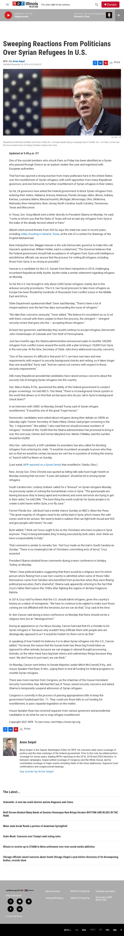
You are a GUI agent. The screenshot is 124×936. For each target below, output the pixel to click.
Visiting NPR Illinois (54, 898)
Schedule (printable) (105, 891)
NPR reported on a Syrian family (42, 464)
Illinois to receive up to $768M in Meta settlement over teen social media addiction (49, 846)
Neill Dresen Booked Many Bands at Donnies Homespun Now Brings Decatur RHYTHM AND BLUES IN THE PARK (60, 814)
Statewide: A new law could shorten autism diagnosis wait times (38, 802)
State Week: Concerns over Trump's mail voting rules (32, 836)
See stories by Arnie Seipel (37, 771)
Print (117, 62)
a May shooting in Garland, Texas (40, 234)
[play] (8, 15)
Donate (111, 4)
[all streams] (119, 15)
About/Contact (53, 891)
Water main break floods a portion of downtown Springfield (35, 826)
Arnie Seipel (19, 61)
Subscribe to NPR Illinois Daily (104, 898)
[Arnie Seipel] (10, 747)
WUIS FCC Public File (80, 891)
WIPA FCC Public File (80, 898)
